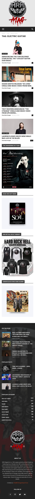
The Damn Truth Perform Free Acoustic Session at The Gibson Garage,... (22, 343)
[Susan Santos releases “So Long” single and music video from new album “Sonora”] (17, 74)
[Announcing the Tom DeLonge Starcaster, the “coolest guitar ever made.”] (17, 47)
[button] (32, 29)
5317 (32, 140)
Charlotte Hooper (6, 62)
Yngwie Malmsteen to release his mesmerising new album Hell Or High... (22, 353)
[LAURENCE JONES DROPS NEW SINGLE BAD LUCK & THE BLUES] (17, 126)
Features (4, 53)
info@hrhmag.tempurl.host (20, 483)
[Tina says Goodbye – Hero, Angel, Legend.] (6, 368)
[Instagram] (15, 494)
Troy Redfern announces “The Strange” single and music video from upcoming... (16, 111)
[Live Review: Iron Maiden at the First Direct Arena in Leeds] (6, 377)
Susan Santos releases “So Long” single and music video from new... (17, 85)
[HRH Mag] (17, 13)
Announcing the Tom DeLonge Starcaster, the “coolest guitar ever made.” (16, 59)
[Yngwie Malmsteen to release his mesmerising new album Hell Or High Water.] (6, 353)
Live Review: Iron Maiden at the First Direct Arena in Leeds (21, 376)
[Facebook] (10, 494)
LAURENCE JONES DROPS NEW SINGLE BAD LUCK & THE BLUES (16, 137)
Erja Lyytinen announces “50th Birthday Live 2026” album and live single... (21, 334)
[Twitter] (20, 494)
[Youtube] (25, 494)
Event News (5, 81)
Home (3, 33)
